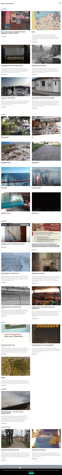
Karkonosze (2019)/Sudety (8, 98)
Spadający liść (35, 162)
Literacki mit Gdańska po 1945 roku (10, 450)
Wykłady (4, 221)
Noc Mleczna (35, 213)
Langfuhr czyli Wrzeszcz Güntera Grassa (11, 307)
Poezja (3, 114)
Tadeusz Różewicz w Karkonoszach (10, 273)
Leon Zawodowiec (36, 187)
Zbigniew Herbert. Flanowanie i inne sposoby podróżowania (43, 307)
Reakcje (3, 389)
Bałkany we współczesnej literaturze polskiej (12, 244)
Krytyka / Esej (5, 427)
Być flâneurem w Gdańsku (38, 273)
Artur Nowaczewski (7, 3)
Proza (3, 322)
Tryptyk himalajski (5, 162)
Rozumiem (31, 473)
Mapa (33, 31)
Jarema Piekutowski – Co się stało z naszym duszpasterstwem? (12, 412)
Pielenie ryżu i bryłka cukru (8, 345)
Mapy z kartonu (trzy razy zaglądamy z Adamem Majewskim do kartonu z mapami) (13, 32)
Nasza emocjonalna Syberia (39, 450)
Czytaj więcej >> (4, 36)
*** (32, 137)
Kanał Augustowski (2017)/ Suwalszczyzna (12, 65)
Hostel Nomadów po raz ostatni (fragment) (43, 345)
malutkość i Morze (5, 213)
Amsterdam (4, 187)
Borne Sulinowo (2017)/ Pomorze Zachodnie (43, 98)
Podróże (4, 9)
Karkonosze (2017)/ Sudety (39, 65)
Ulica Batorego (5, 137)
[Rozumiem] (60, 471)
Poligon (3, 377)
